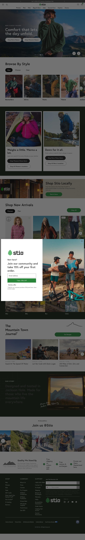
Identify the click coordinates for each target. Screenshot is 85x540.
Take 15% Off (22, 280)
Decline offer (12, 285)
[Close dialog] (81, 241)
